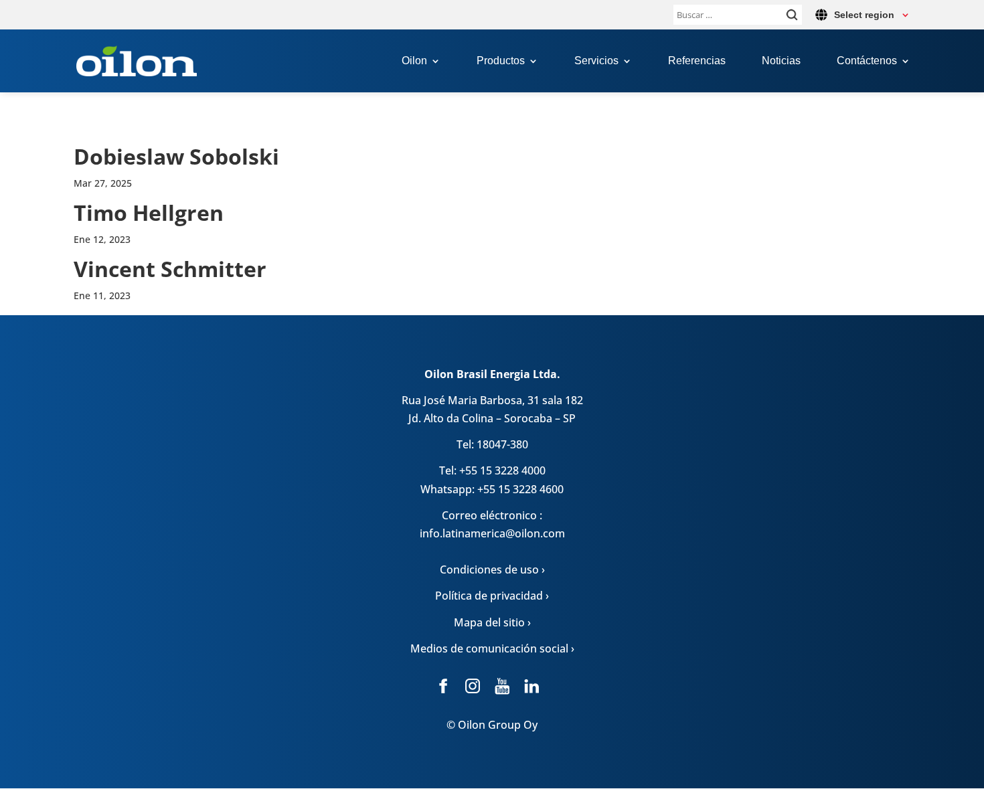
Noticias (781, 61)
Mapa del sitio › (492, 622)
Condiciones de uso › (492, 569)
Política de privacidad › (492, 595)
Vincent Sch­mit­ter (170, 268)
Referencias (697, 61)
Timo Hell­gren (149, 212)
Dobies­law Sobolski (176, 156)
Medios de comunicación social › (492, 648)
